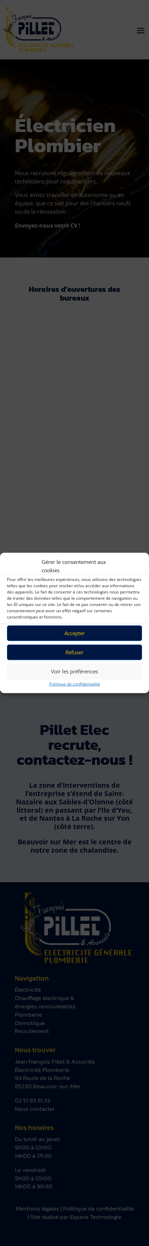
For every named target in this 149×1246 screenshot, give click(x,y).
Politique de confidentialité (74, 684)
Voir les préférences (74, 671)
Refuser (74, 652)
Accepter (74, 633)
